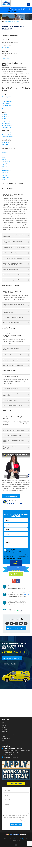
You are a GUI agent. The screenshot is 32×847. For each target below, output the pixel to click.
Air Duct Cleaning (6, 142)
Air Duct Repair (5, 144)
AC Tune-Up (4, 731)
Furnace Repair (5, 99)
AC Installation (5, 114)
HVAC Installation (6, 103)
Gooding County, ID (6, 170)
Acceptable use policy (16, 558)
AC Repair (4, 118)
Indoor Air (4, 736)
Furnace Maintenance (7, 101)
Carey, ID (4, 159)
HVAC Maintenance (6, 108)
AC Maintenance (5, 120)
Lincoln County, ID (6, 177)
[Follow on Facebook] (16, 845)
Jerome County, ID (6, 174)
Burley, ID (4, 157)
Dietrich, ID (4, 166)
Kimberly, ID (4, 175)
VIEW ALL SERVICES (10, 664)
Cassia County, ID (6, 161)
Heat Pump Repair (6, 123)
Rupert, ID (4, 179)
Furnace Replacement (7, 98)
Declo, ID (4, 164)
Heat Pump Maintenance (7, 125)
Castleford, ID (5, 163)
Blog (3, 740)
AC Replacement (5, 116)
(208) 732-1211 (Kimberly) (10, 754)
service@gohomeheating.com (11, 757)
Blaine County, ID (5, 154)
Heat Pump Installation (7, 121)
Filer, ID (3, 168)
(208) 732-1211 (25, 9)
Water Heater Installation (7, 133)
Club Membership (6, 738)
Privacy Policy (5, 742)
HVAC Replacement (6, 105)
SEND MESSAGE (16, 562)
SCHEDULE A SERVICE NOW (11, 496)
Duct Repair (4, 733)
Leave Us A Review (16, 783)
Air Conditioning (5, 725)
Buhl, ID (3, 155)
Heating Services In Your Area (8, 734)
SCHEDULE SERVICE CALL (16, 628)
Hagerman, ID (5, 172)
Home (3, 21)
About (3, 724)
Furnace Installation (6, 96)
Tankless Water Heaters (7, 136)
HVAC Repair (5, 107)
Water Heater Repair (6, 134)
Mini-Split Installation (6, 127)
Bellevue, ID (4, 152)
